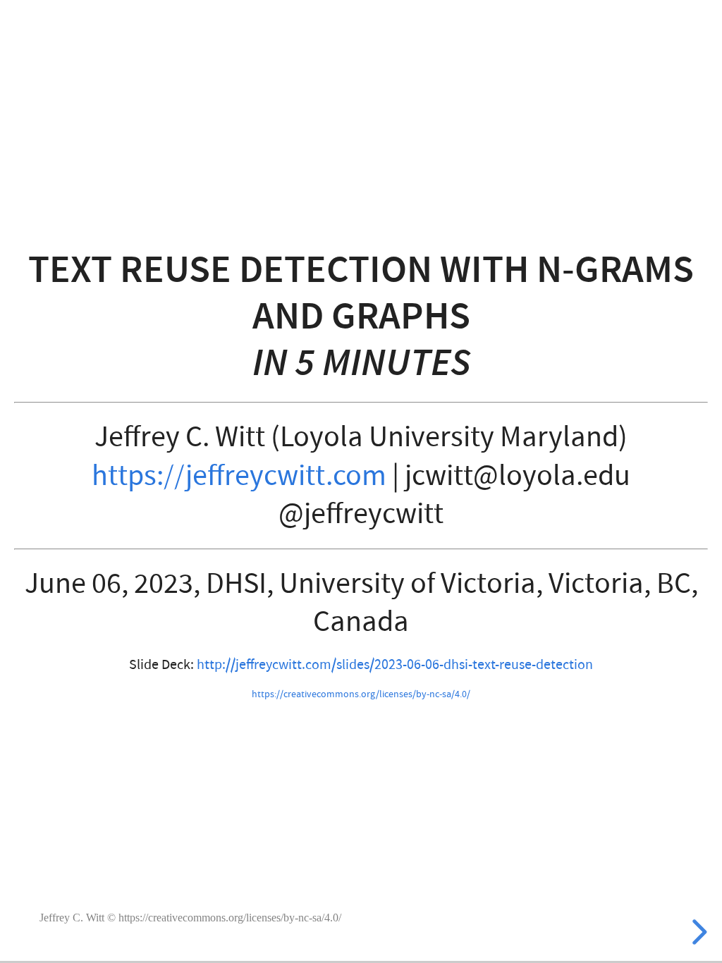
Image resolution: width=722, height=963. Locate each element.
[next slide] (702, 932)
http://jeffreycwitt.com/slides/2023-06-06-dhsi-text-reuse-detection (395, 665)
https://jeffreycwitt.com (239, 476)
